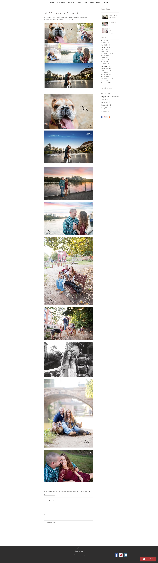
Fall (78, 491)
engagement (62, 491)
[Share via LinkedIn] (53, 500)
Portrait (55, 491)
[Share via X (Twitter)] (49, 500)
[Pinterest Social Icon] (105, 117)
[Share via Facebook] (45, 500)
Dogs (90, 491)
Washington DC (71, 491)
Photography (48, 491)
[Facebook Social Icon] (116, 555)
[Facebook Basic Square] (102, 117)
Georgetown (83, 491)
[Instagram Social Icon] (107, 117)
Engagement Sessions (49, 495)
